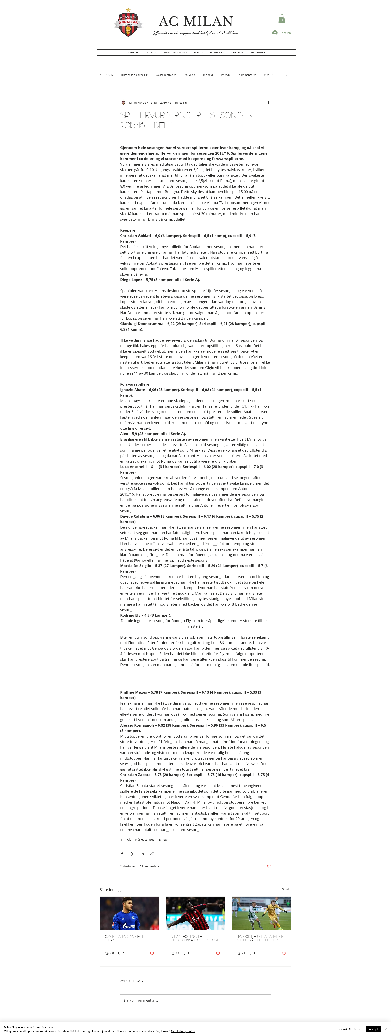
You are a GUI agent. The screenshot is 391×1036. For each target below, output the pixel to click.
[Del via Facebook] (122, 854)
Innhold (208, 75)
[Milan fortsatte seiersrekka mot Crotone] (195, 913)
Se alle (286, 889)
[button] (281, 18)
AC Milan (190, 75)
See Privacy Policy (183, 1031)
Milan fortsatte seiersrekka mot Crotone (195, 938)
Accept (373, 1029)
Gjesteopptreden (166, 75)
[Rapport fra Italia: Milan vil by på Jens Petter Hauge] (261, 913)
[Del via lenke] (152, 854)
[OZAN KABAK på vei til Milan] (129, 913)
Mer (266, 75)
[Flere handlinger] (268, 102)
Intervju (226, 75)
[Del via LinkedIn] (142, 854)
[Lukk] (386, 1029)
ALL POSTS (106, 75)
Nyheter (163, 839)
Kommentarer (247, 75)
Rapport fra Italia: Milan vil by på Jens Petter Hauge (260, 938)
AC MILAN (196, 21)
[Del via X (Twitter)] (132, 854)
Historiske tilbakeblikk (134, 75)
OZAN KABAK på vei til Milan (125, 938)
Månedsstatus (144, 839)
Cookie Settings (349, 1029)
